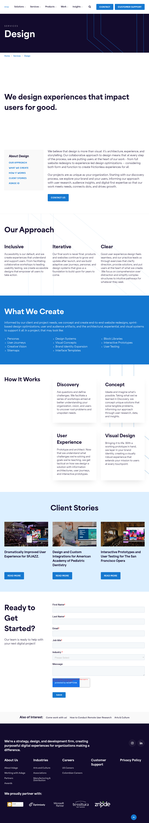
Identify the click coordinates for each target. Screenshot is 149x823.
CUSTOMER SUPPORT (130, 7)
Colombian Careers (72, 773)
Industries (40, 760)
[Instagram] (132, 743)
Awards (8, 783)
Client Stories (18, 178)
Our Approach (18, 162)
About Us (11, 760)
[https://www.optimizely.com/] (37, 808)
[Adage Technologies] (6, 7)
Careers (68, 760)
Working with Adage (14, 773)
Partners (8, 778)
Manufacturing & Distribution (41, 779)
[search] (90, 7)
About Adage (11, 768)
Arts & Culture (122, 718)
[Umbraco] (15, 809)
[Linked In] (141, 743)
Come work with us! (56, 718)
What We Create (19, 168)
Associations (39, 773)
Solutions (19, 7)
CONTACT (104, 7)
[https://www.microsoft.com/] (59, 812)
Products (50, 7)
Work (64, 7)
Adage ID (14, 183)
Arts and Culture (41, 768)
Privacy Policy (130, 760)
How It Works (17, 173)
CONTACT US (58, 197)
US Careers (68, 768)
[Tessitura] (81, 810)
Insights (77, 7)
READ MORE (14, 575)
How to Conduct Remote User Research (91, 718)
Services (34, 7)
